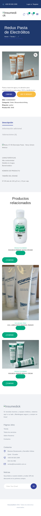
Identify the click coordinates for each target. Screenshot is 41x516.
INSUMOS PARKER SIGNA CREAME (20, 250)
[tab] (21, 124)
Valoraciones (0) (9, 135)
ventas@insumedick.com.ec (17, 464)
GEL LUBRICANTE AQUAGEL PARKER (20, 325)
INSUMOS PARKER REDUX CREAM (20, 373)
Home (6, 36)
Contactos (7, 439)
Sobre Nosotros (9, 435)
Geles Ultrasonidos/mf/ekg (19, 102)
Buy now (21, 253)
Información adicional (12, 129)
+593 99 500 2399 (14, 457)
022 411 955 (12, 461)
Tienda (12, 36)
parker (11, 105)
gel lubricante (18, 323)
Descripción (7, 123)
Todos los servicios (10, 432)
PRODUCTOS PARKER (20, 248)
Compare (9, 94)
